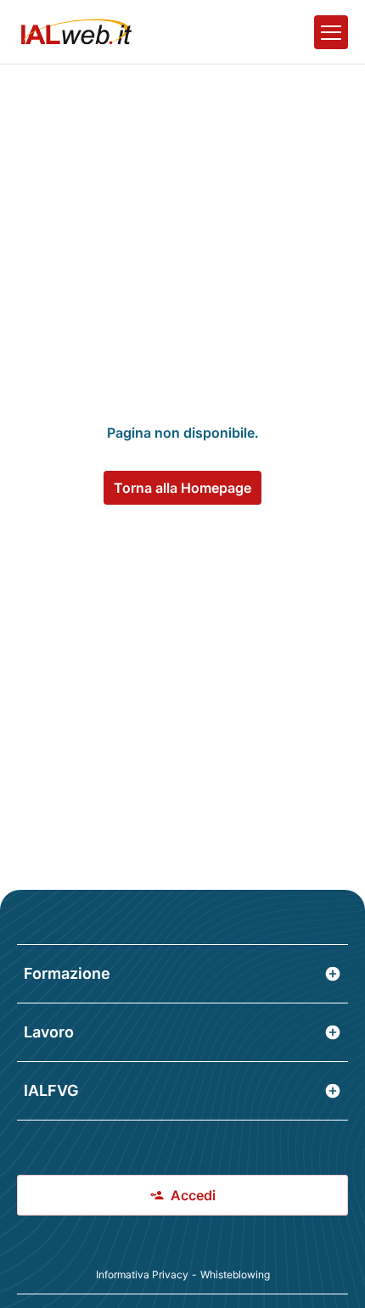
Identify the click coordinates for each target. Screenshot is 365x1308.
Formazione (67, 973)
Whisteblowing (235, 1274)
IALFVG (51, 1090)
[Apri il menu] (331, 32)
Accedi (193, 1195)
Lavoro (49, 1032)
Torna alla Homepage (182, 487)
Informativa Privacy (142, 1274)
